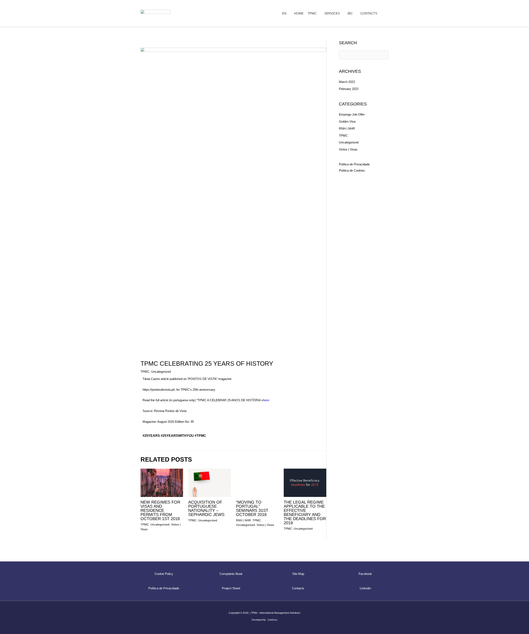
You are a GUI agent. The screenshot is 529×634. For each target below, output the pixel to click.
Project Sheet (231, 588)
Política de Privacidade (354, 164)
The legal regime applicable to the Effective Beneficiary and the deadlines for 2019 (305, 512)
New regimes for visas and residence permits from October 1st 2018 (160, 510)
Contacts (298, 588)
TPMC (145, 371)
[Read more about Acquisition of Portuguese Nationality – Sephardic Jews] (209, 482)
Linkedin (365, 588)
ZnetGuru (272, 619)
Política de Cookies (352, 170)
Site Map (298, 573)
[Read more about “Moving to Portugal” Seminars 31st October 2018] (257, 482)
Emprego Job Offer (352, 114)
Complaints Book (231, 573)
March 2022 (347, 82)
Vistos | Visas (265, 525)
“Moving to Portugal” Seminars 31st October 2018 (252, 508)
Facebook (365, 573)
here (266, 400)
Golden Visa (347, 121)
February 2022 (349, 89)
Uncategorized (161, 371)
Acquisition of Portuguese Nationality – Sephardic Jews (206, 508)
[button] (288, 13)
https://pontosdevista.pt (158, 389)
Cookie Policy (164, 573)
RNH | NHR (243, 520)
